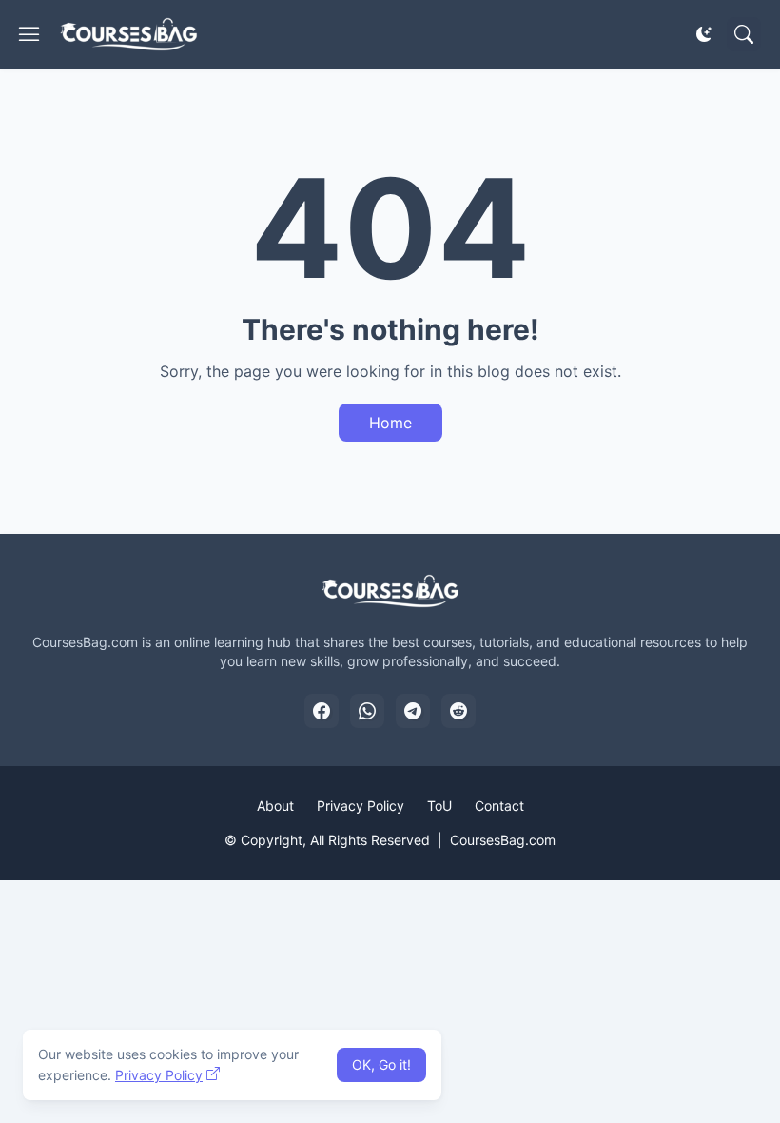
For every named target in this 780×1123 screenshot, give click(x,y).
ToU (439, 806)
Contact (499, 806)
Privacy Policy (360, 806)
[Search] (744, 34)
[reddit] (458, 711)
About (275, 806)
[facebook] (321, 711)
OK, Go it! (381, 1064)
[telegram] (413, 711)
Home (390, 422)
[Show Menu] (29, 34)
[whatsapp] (367, 711)
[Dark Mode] (703, 34)
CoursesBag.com (503, 840)
